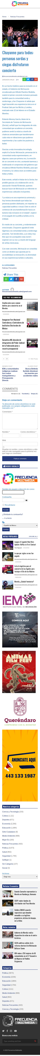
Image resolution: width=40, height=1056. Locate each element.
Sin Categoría (7, 864)
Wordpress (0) (16, 393)
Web (4, 440)
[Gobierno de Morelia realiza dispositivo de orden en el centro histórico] (7, 934)
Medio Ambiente (8, 836)
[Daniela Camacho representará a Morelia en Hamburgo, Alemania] (7, 893)
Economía (6, 824)
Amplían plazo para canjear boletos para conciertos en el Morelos (12, 306)
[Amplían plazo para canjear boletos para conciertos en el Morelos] (32, 306)
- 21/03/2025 (17, 562)
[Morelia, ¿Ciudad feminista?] (7, 584)
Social (4, 868)
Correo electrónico (28, 432)
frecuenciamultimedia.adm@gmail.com (15, 76)
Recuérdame (10, 505)
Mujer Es (5, 840)
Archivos (5, 874)
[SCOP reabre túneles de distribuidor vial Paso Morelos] (7, 903)
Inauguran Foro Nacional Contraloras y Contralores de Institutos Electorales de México (13, 324)
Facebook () (26, 393)
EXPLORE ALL (33, 536)
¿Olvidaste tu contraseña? (12, 514)
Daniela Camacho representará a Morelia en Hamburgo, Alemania (25, 893)
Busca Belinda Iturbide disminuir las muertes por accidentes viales (30, 372)
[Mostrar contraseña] (26, 500)
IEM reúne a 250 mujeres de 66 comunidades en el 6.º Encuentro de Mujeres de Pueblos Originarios (25, 957)
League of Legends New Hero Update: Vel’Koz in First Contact (25, 543)
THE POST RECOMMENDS (12, 297)
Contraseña (6, 497)
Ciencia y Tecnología (10, 812)
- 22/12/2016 (25, 547)
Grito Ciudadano (8, 832)
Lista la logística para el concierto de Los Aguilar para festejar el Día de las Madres (24, 569)
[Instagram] (11, 1031)
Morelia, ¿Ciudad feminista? (24, 581)
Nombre (6, 432)
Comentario (7, 412)
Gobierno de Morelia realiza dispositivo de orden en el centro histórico (25, 935)
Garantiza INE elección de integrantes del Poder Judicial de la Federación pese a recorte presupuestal (13, 344)
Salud (4, 852)
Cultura (5, 816)
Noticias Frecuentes (9, 268)
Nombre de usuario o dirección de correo (18, 489)
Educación (6, 828)
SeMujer (5, 860)
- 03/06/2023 (17, 587)
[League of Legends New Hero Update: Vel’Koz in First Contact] (7, 545)
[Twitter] (28, 79)
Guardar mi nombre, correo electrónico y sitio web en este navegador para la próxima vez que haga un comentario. (19, 451)
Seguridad (6, 856)
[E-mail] (36, 79)
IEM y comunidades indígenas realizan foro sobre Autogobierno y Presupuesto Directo (10, 374)
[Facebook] (32, 79)
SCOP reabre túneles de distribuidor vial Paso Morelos (24, 902)
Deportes (5, 820)
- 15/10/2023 (5, 314)
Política (5, 848)
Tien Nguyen (18, 547)
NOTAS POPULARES (10, 536)
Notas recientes (9, 927)
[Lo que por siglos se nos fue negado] (7, 556)
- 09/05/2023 (17, 577)
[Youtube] (15, 1031)
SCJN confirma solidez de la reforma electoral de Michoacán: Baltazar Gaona (25, 946)
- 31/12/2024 (5, 354)
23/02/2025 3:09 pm (8, 80)
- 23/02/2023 (5, 334)
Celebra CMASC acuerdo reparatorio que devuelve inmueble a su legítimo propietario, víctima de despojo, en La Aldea (25, 915)
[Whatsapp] (24, 79)
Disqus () (34, 393)
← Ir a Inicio (7, 518)
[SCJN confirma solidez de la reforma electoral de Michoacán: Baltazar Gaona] (7, 945)
